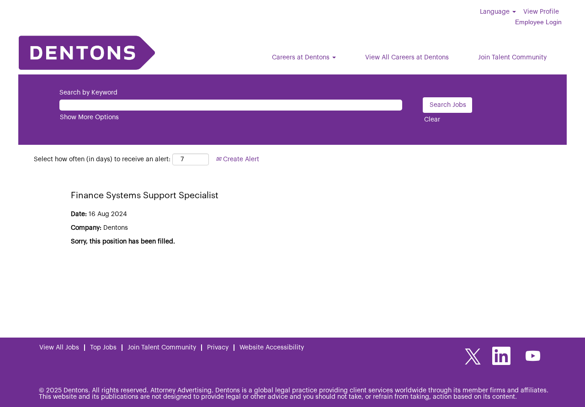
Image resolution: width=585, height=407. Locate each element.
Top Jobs (103, 347)
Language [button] (495, 12)
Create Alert (240, 159)
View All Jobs (59, 347)
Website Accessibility (271, 347)
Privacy (218, 347)
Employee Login (538, 22)
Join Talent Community (512, 57)
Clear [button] (432, 119)
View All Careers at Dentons (407, 57)
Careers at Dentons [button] (301, 57)
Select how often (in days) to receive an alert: (102, 159)
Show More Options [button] (89, 117)
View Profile (541, 12)
